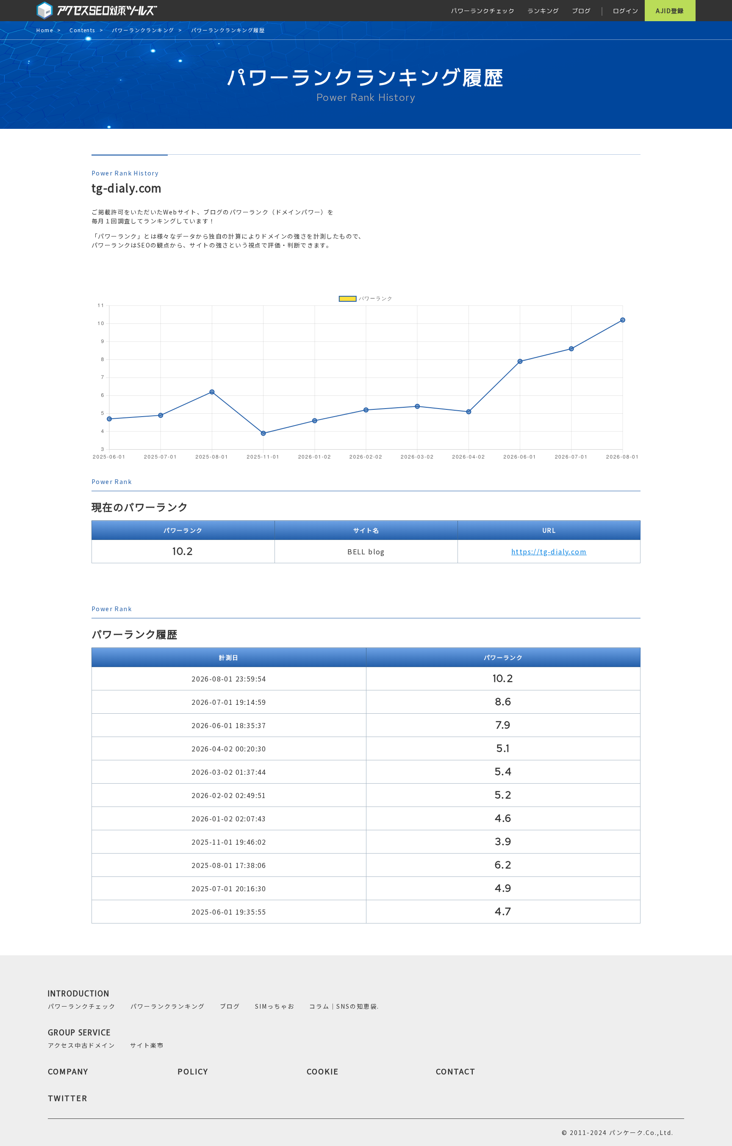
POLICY (192, 1070)
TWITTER (68, 1097)
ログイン (625, 10)
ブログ (581, 10)
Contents (82, 30)
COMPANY (68, 1070)
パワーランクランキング (143, 30)
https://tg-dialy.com (549, 551)
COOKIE (323, 1070)
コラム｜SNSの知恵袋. (344, 1006)
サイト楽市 (147, 1045)
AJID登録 (670, 10)
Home (44, 30)
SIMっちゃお (274, 1006)
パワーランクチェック (483, 10)
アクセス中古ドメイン (81, 1045)
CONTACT (456, 1070)
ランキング (543, 10)
